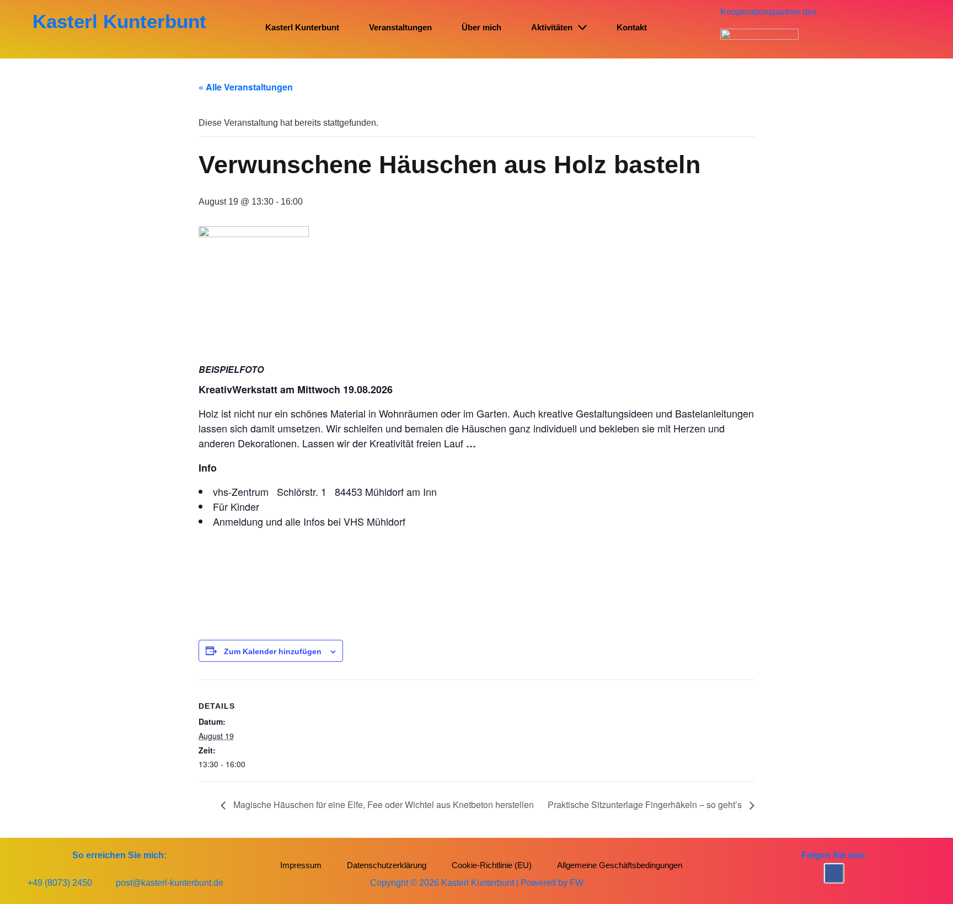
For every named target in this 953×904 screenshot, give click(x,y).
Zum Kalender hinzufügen (273, 651)
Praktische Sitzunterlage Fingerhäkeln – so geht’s (646, 804)
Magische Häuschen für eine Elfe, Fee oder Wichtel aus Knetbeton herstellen (382, 804)
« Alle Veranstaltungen (246, 87)
